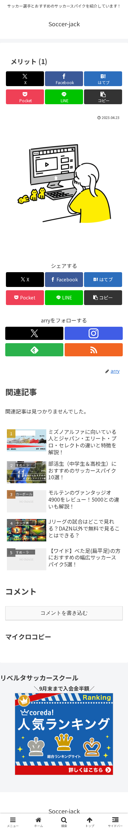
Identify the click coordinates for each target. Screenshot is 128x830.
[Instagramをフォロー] (94, 333)
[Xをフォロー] (34, 333)
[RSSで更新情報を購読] (94, 349)
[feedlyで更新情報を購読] (34, 349)
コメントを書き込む (64, 613)
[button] (103, 96)
